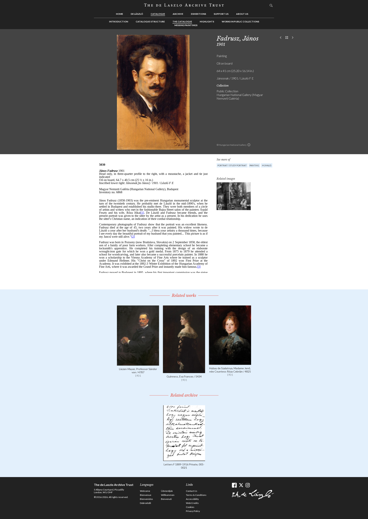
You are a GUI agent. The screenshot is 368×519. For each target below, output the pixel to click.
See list (287, 38)
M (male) (266, 165)
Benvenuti (166, 499)
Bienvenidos (146, 499)
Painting (254, 165)
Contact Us (191, 491)
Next (293, 38)
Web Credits (192, 503)
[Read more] (138, 364)
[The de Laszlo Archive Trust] (184, 5)
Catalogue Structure (150, 21)
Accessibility (192, 499)
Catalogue (158, 13)
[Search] (271, 5)
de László (137, 13)
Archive (178, 13)
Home (119, 13)
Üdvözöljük (167, 491)
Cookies (190, 507)
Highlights (207, 21)
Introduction (118, 21)
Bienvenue (145, 495)
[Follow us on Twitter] (241, 485)
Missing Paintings (185, 25)
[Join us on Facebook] (234, 485)
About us (242, 13)
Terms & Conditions (196, 495)
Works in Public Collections (240, 21)
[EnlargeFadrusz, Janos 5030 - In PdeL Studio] (234, 196)
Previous (281, 38)
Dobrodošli (145, 503)
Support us (221, 13)
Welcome (145, 491)
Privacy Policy (193, 511)
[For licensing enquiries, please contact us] (248, 145)
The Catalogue (182, 21)
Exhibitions (198, 13)
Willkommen (167, 495)
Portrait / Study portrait (232, 165)
